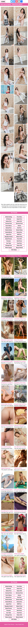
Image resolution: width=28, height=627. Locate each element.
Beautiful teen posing (20, 361)
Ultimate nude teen (19, 425)
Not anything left (18, 532)
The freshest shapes (6, 575)
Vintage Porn (8, 245)
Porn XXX (19, 238)
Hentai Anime (8, 230)
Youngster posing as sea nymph (9, 553)
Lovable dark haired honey (8, 318)
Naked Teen (19, 236)
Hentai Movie (8, 232)
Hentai (19, 225)
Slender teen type (6, 276)
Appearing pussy (5, 468)
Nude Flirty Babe (18, 340)
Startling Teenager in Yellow (8, 297)
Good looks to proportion (8, 425)
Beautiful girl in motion (7, 511)
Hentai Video (19, 230)
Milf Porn (19, 234)
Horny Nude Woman (6, 404)
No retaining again (6, 446)
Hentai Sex (19, 232)
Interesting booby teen (20, 276)
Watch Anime (8, 247)
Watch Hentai (19, 247)
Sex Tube (8, 243)
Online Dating (8, 216)
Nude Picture (8, 238)
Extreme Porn (19, 223)
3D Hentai (8, 219)
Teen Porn (19, 243)
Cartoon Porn (8, 223)
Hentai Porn (8, 227)
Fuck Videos (9, 225)
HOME (3, 1)
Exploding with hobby (20, 382)
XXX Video (14, 249)
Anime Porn (8, 221)
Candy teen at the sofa (20, 511)
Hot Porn (19, 227)
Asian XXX (19, 221)
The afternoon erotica (20, 446)
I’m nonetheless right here (8, 361)
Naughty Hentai (9, 236)
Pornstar (8, 241)
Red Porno (19, 241)
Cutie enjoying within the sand (9, 489)
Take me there (18, 468)
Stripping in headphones (7, 382)
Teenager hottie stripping (21, 318)
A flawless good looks (20, 575)
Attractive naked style (7, 340)
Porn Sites (19, 216)
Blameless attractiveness (8, 532)
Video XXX (19, 245)
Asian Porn (19, 219)
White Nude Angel (19, 553)
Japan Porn (8, 234)
